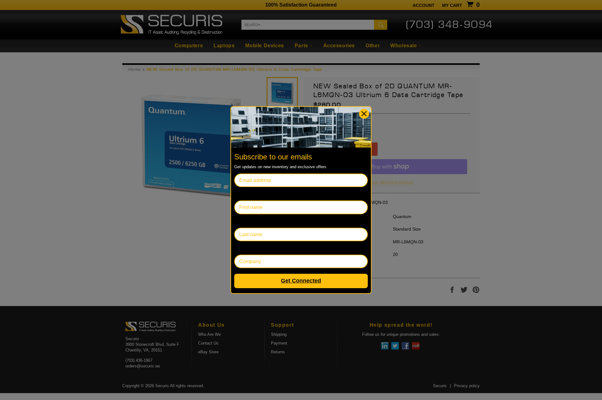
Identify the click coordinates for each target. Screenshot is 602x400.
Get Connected (301, 281)
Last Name (246, 221)
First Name (246, 193)
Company (245, 248)
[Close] (364, 113)
